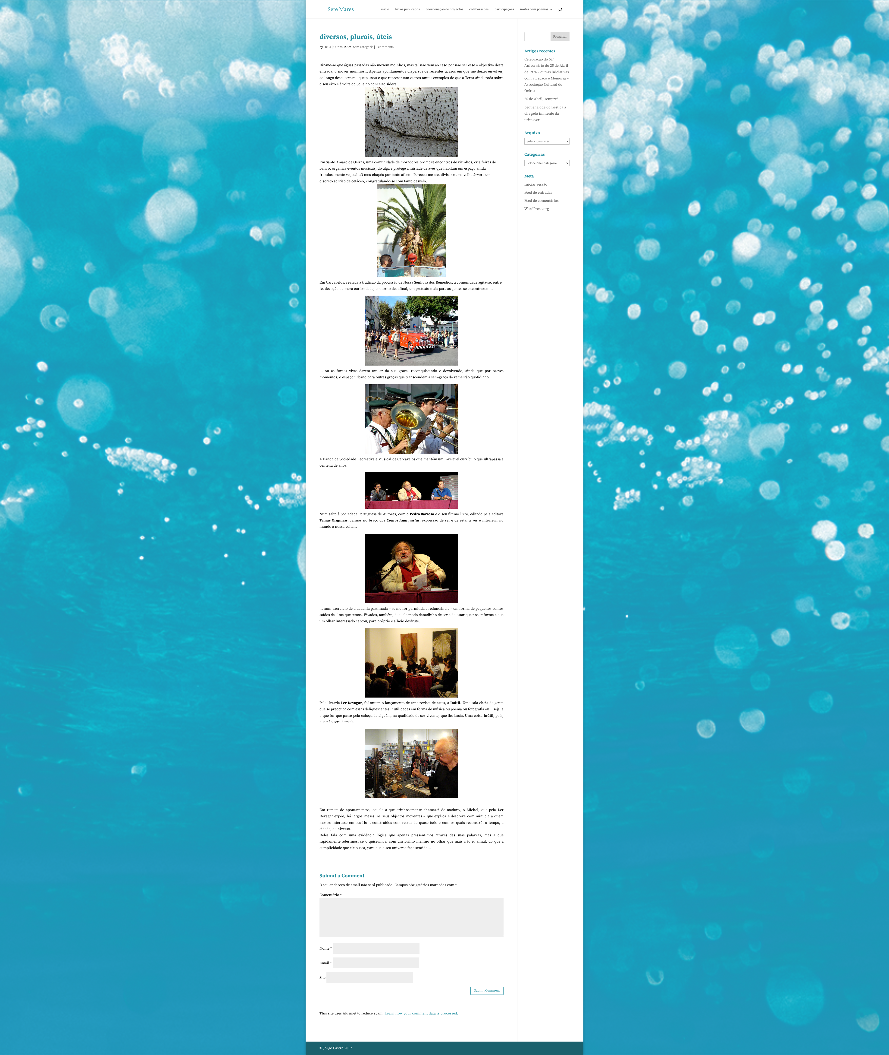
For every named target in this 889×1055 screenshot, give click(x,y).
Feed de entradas (538, 192)
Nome (325, 948)
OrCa (327, 47)
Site (322, 977)
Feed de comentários (541, 200)
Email (325, 963)
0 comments (385, 47)
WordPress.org (536, 208)
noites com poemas (534, 9)
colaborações (478, 9)
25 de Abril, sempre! (541, 99)
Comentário (330, 895)
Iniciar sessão (535, 184)
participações (504, 9)
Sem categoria (363, 47)
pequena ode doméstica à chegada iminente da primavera (545, 113)
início (385, 9)
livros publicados (407, 9)
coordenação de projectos (444, 9)
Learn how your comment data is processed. (421, 1013)
